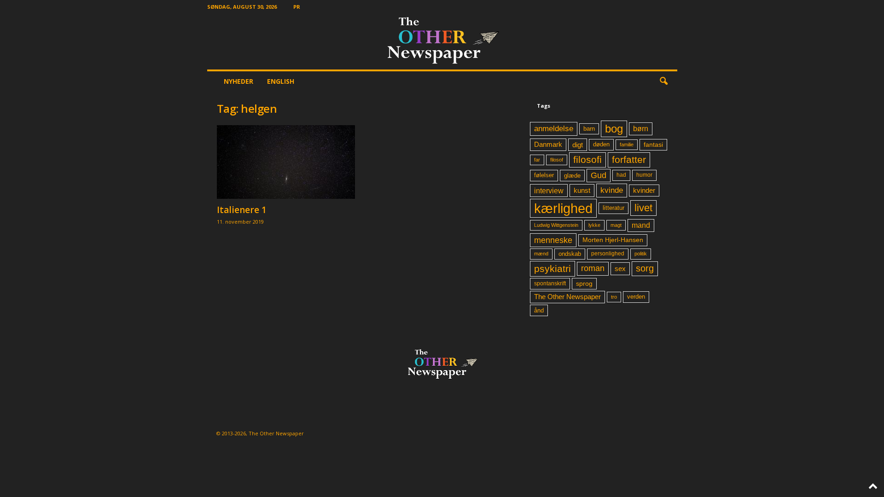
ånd (539, 310)
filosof (556, 159)
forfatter (629, 159)
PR (296, 6)
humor (644, 175)
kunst (582, 190)
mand (641, 225)
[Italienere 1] (286, 162)
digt (577, 145)
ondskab (569, 254)
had (621, 175)
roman (593, 268)
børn (640, 129)
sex (620, 268)
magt (616, 225)
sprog (584, 283)
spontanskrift (550, 283)
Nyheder (238, 81)
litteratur (613, 208)
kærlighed (563, 208)
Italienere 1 (242, 210)
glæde (572, 175)
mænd (541, 253)
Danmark (548, 144)
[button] (663, 81)
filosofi (587, 159)
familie (627, 144)
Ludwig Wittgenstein (556, 225)
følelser (544, 175)
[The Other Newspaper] (442, 41)
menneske (553, 240)
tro (614, 297)
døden (601, 144)
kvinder (644, 190)
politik (640, 253)
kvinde (611, 190)
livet (643, 208)
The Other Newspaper (567, 297)
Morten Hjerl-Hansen (612, 240)
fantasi (653, 144)
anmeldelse (553, 128)
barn (589, 129)
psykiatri (552, 268)
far (537, 159)
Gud (598, 175)
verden (636, 297)
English (280, 81)
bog (614, 128)
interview (549, 190)
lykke (594, 225)
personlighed (607, 253)
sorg (645, 268)
